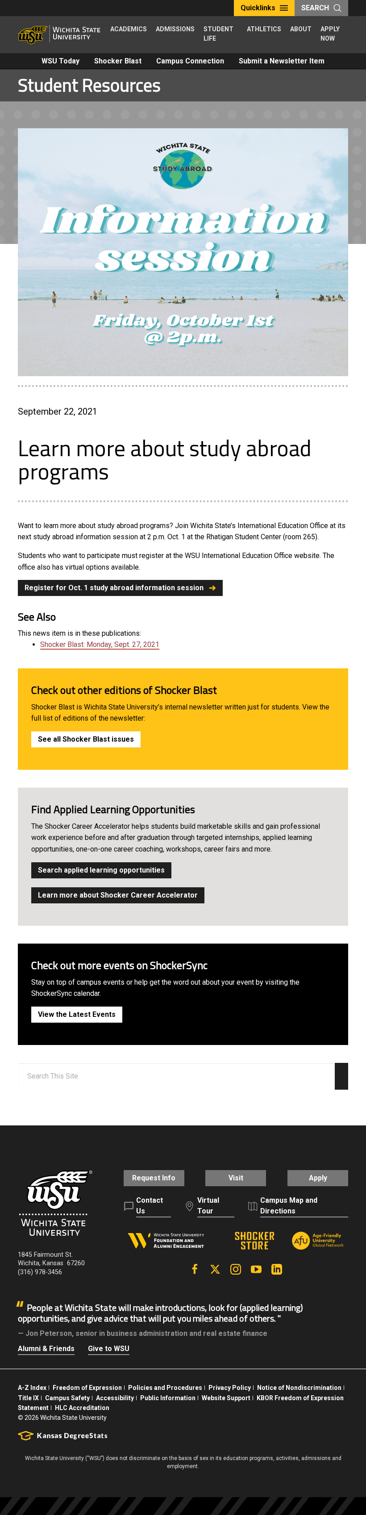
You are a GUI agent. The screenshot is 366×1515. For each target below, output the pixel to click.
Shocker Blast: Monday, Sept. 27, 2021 (99, 644)
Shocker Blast (117, 61)
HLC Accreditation (82, 1407)
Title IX (28, 1398)
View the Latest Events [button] (77, 1014)
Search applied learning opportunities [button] (101, 870)
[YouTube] (256, 1269)
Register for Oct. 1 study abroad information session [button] (114, 587)
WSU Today (60, 61)
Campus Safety (67, 1398)
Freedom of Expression (87, 1387)
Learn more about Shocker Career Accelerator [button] (118, 895)
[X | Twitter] (215, 1269)
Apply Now (330, 33)
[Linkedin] (276, 1269)
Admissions (175, 29)
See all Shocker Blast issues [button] (86, 739)
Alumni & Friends (46, 1348)
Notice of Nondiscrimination (299, 1387)
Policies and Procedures (165, 1387)
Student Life (218, 33)
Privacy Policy (229, 1387)
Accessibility (115, 1398)
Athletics (264, 29)
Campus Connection (190, 61)
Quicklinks (258, 8)
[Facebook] (194, 1269)
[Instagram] (235, 1269)
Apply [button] (318, 1178)
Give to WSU (108, 1348)
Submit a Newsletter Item (281, 61)
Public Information (167, 1398)
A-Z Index (32, 1387)
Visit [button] (236, 1178)
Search (315, 8)
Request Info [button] (153, 1178)
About (301, 29)
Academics (128, 29)
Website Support (226, 1398)
